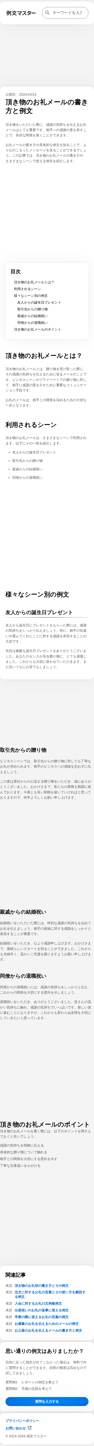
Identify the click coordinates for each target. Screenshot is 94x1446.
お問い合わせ (16, 1428)
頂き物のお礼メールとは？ (34, 282)
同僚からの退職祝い (32, 323)
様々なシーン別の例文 (31, 296)
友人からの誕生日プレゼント (39, 302)
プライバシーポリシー (22, 1421)
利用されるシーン (27, 289)
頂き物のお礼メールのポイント (37, 329)
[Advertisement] (47, 1440)
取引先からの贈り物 (32, 309)
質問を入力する (47, 1401)
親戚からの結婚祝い (32, 316)
